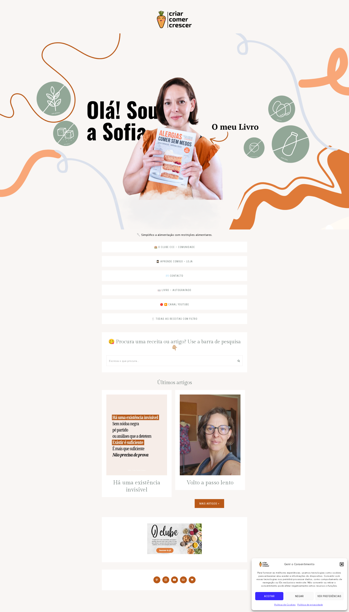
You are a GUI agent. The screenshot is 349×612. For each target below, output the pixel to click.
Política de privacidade (310, 604)
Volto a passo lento (210, 482)
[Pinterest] (157, 580)
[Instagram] (166, 580)
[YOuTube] (174, 580)
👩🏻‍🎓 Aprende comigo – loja (174, 261)
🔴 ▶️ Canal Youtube (174, 304)
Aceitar (269, 596)
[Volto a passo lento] (210, 436)
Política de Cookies (285, 604)
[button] (342, 564)
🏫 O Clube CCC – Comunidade (174, 247)
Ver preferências (329, 596)
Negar (299, 596)
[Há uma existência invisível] (136, 436)
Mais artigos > (209, 503)
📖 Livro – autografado (174, 290)
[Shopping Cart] (192, 580)
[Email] (183, 580)
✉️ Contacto (174, 275)
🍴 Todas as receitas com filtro (174, 318)
